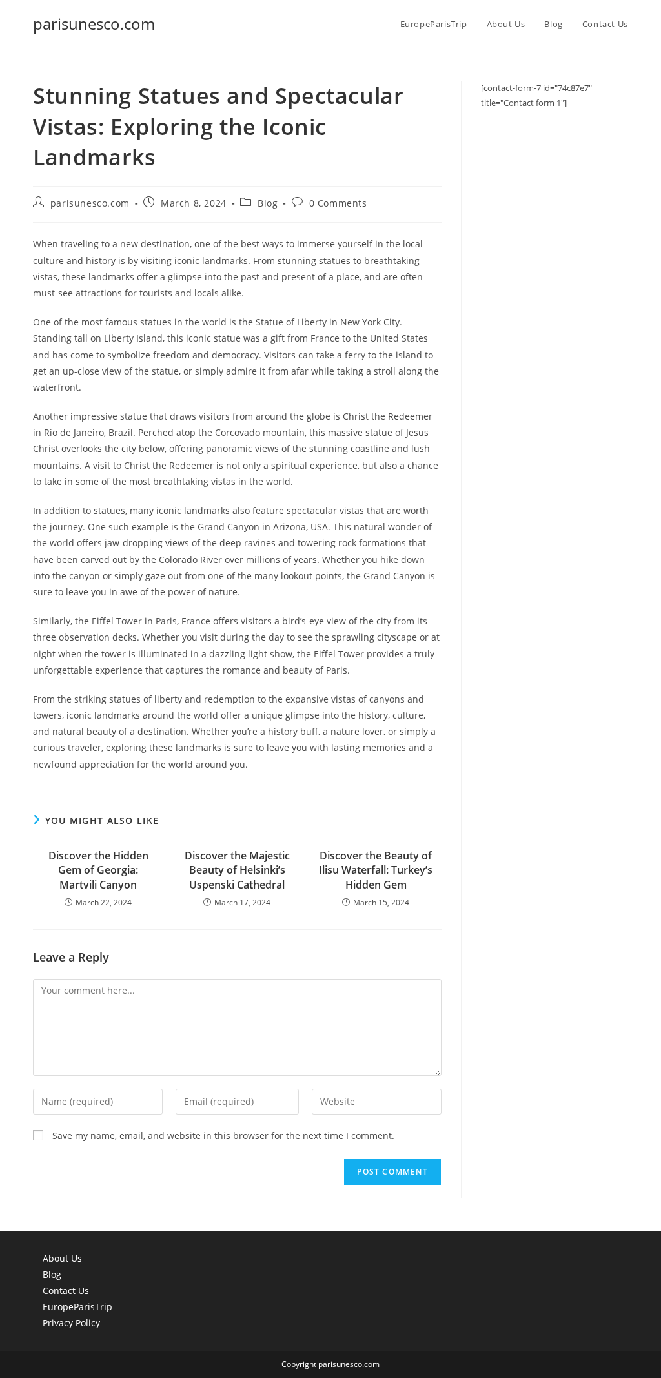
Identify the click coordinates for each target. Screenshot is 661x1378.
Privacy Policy (71, 1323)
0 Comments (338, 203)
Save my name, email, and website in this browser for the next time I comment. (223, 1135)
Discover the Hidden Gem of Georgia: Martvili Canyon (98, 870)
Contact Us (66, 1290)
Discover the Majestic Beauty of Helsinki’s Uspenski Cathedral (237, 870)
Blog (268, 203)
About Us (62, 1258)
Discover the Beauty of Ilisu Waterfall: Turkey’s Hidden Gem (375, 870)
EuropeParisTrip (77, 1307)
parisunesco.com (94, 23)
